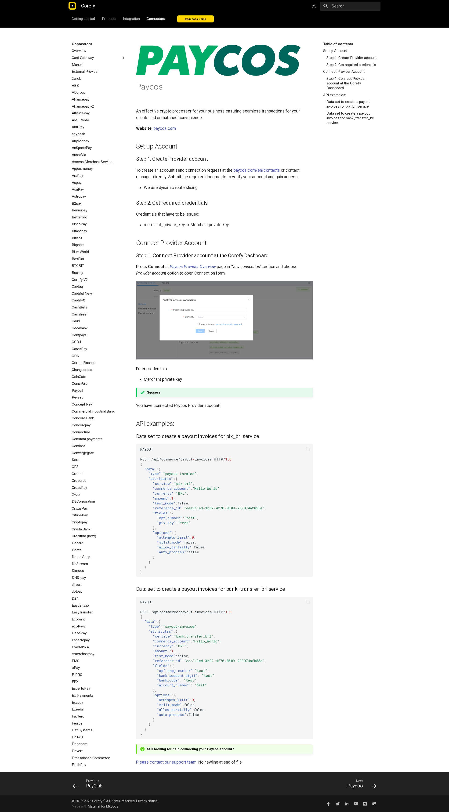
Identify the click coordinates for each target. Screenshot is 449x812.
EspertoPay (81, 688)
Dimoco (78, 571)
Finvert (77, 751)
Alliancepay (80, 99)
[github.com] (374, 803)
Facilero (78, 716)
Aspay (76, 183)
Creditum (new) (84, 536)
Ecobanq (79, 619)
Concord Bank (83, 418)
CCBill (76, 342)
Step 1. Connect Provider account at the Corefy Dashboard (346, 83)
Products (109, 18)
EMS (75, 661)
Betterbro (79, 217)
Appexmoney (82, 169)
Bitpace (78, 245)
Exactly (77, 702)
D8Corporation (83, 501)
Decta (76, 550)
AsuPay (78, 189)
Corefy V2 (80, 280)
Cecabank (79, 328)
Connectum (81, 432)
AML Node (80, 120)
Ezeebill (78, 709)
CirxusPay (79, 508)
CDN (75, 356)
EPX (75, 682)
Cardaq (77, 286)
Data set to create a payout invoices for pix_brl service (348, 104)
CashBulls (79, 307)
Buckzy (77, 273)
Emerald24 (80, 647)
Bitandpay (79, 231)
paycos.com (164, 128)
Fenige (77, 723)
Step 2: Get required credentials (351, 65)
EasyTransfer (82, 612)
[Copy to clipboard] (308, 449)
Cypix (76, 494)
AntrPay (78, 127)
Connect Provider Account (344, 71)
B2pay (77, 203)
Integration (131, 18)
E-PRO (77, 675)
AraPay (77, 176)
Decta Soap (81, 557)
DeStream (80, 564)
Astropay (79, 196)
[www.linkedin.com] (347, 803)
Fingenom (79, 744)
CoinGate (79, 377)
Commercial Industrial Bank (93, 411)
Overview (79, 51)
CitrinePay (80, 515)
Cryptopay (79, 522)
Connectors (156, 18)
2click (76, 78)
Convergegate (83, 453)
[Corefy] (72, 6)
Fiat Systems (82, 730)
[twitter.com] (337, 803)
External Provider (85, 71)
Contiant (78, 446)
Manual (77, 65)
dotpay (77, 591)
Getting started (83, 18)
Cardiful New (82, 293)
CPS (75, 467)
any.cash (78, 134)
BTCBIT (78, 266)
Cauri (76, 321)
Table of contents (338, 44)
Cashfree (79, 314)
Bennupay (79, 210)
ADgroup (79, 92)
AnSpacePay (82, 148)
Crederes (79, 480)
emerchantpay (83, 654)
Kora (75, 460)
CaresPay (79, 349)
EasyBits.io (80, 605)
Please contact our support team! (166, 762)
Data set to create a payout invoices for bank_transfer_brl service (350, 118)
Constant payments (87, 439)
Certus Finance (84, 363)
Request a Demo (195, 18)
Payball (77, 390)
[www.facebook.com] (328, 803)
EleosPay (79, 633)
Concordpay (81, 425)
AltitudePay (81, 113)
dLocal (77, 585)
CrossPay (79, 488)
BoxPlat (78, 259)
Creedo (77, 474)
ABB (75, 85)
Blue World (80, 252)
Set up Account (335, 51)
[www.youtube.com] (356, 803)
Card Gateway (83, 58)
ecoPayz (79, 626)
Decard (77, 543)
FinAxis (77, 737)
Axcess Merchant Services (93, 162)
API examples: (334, 95)
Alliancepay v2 (83, 106)
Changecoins (82, 370)
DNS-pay (79, 578)
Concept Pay (82, 404)
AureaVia (79, 155)
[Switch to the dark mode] (314, 6)
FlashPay (79, 765)
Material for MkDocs (103, 806)
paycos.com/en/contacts (256, 170)
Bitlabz (77, 238)
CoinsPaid (79, 383)
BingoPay (79, 224)
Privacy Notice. (147, 801)
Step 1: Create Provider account (351, 58)
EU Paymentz (82, 695)
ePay (76, 668)
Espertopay (81, 640)
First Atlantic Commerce (91, 758)
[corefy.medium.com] (365, 803)
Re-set (77, 397)
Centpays (79, 335)
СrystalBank (81, 529)
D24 (75, 598)
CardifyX (78, 300)
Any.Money (80, 141)
